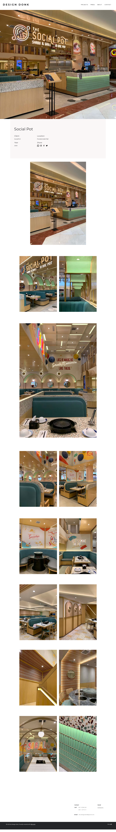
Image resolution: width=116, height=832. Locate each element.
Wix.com (33, 824)
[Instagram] (41, 146)
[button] (84, 5)
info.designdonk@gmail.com (86, 814)
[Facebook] (44, 146)
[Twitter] (47, 146)
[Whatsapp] (38, 146)
